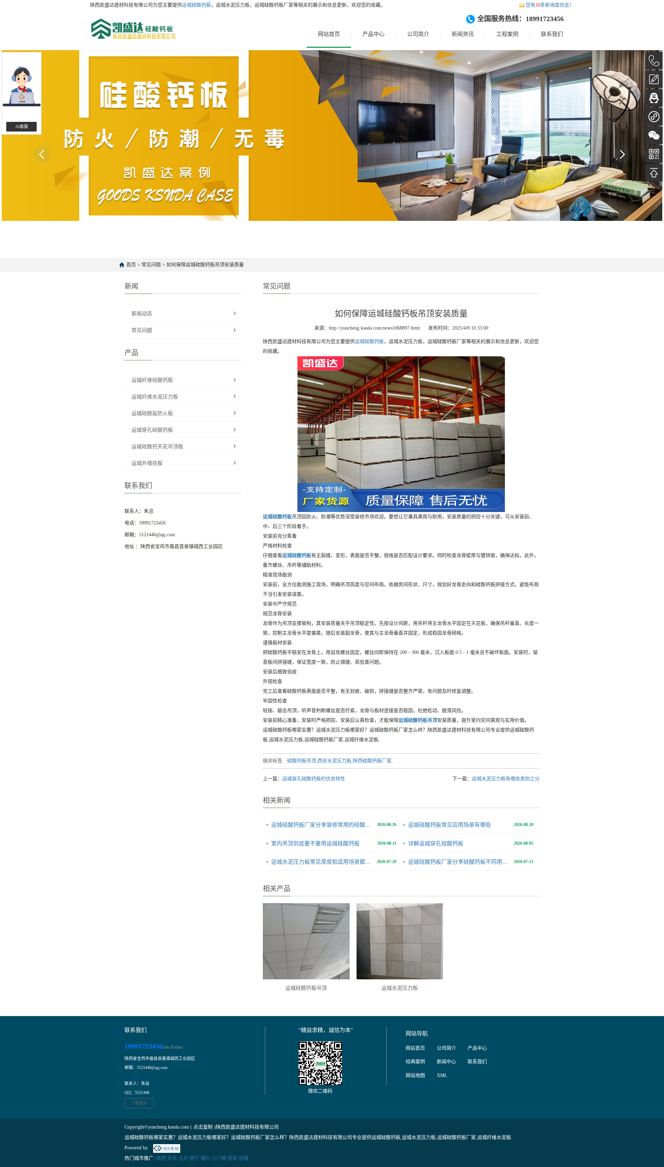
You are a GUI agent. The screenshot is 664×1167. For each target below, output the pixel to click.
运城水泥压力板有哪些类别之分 (506, 778)
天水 (172, 1158)
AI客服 (21, 126)
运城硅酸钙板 (196, 5)
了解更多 (139, 1103)
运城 (243, 1158)
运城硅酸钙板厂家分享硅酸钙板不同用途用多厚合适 (459, 862)
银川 (205, 1158)
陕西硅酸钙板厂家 (372, 760)
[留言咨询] (654, 79)
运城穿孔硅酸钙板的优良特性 (313, 778)
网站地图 (415, 1075)
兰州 (183, 1158)
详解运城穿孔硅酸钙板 (435, 843)
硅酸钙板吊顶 (301, 760)
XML (442, 1075)
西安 (232, 1158)
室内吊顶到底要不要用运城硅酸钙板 (315, 843)
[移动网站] (654, 154)
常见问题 (151, 264)
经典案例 (415, 1061)
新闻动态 (141, 313)
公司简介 (418, 34)
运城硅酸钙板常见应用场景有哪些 (449, 825)
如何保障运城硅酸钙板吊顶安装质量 (205, 264)
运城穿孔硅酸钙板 (152, 430)
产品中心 (373, 34)
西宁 (194, 1158)
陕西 (161, 1158)
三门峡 (219, 1158)
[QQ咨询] (654, 98)
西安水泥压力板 (334, 760)
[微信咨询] (654, 135)
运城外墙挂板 (147, 463)
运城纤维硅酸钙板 (152, 380)
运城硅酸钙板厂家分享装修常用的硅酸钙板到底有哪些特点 (322, 825)
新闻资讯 (463, 34)
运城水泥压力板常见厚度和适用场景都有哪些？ (322, 862)
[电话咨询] (654, 60)
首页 (131, 264)
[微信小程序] (654, 116)
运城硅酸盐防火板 (152, 413)
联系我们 (552, 34)
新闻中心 (446, 1061)
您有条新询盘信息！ (550, 5)
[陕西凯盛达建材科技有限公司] (133, 34)
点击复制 (203, 1127)
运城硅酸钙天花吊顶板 (157, 446)
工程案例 (507, 34)
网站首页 (329, 34)
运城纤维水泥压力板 (154, 397)
